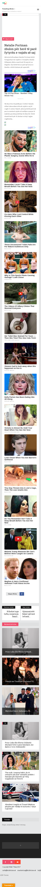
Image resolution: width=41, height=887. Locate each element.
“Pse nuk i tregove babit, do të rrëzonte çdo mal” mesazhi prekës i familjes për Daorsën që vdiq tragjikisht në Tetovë (19, 775)
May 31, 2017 (9, 39)
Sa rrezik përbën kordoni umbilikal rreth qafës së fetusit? (18, 11)
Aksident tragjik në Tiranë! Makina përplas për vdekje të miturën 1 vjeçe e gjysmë (20, 806)
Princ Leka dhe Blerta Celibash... (18, 652)
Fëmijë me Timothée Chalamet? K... (20, 681)
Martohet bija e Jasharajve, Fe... (18, 711)
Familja (6, 753)
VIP (5, 14)
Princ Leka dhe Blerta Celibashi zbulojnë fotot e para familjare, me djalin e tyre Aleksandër (19, 745)
